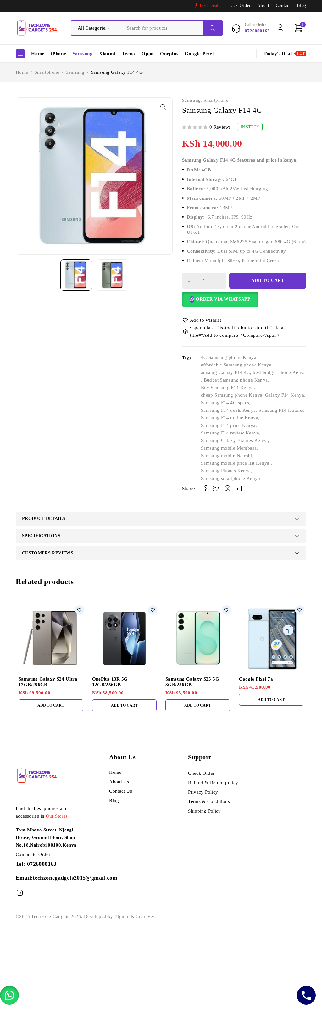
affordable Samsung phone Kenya (236, 364)
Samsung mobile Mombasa (229, 448)
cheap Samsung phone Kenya (231, 395)
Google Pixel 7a (256, 678)
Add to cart (267, 280)
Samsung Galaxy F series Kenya (234, 440)
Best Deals (210, 5)
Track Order (239, 5)
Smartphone (47, 72)
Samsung (75, 72)
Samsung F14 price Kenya (228, 425)
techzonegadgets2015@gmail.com (75, 878)
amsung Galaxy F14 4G (225, 372)
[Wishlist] (202, 320)
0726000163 (42, 864)
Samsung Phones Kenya (226, 470)
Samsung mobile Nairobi (226, 455)
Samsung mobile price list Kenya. (236, 463)
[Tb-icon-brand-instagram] (20, 893)
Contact (283, 5)
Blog (301, 5)
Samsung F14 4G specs (225, 402)
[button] (163, 107)
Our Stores (57, 816)
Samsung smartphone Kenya (230, 478)
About (263, 5)
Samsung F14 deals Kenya (228, 410)
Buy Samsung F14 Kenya (227, 387)
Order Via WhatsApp (223, 299)
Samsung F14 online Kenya (229, 417)
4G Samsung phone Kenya (228, 357)
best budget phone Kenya (279, 372)
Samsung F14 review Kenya (230, 432)
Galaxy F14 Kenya (284, 395)
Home (22, 72)
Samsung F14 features (281, 410)
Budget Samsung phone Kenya (236, 379)
